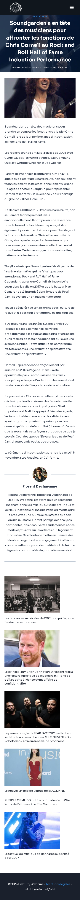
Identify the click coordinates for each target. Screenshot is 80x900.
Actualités (40, 16)
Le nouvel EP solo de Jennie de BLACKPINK (34, 790)
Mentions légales (58, 884)
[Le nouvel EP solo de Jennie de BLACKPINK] (40, 767)
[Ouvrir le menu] (72, 7)
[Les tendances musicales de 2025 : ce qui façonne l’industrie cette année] (40, 594)
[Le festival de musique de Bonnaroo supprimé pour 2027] (40, 830)
